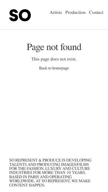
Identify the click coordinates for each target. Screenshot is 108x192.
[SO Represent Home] (18, 24)
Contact (96, 12)
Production (75, 12)
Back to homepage (54, 68)
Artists (56, 12)
